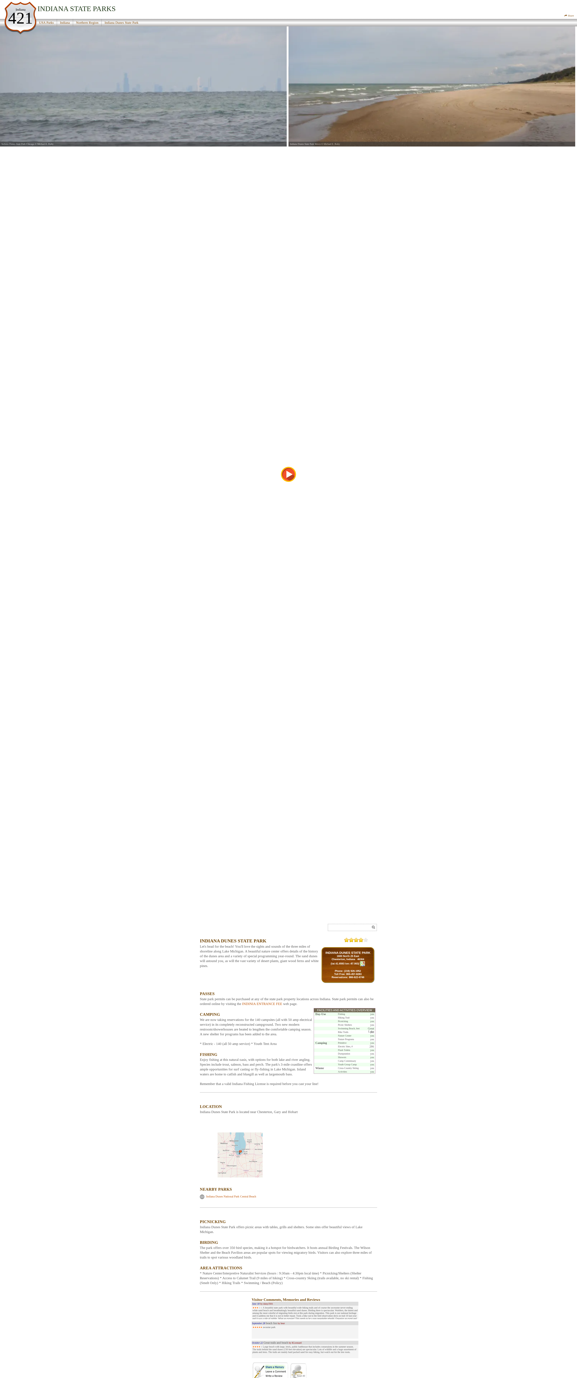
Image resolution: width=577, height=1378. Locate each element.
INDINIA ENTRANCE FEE (262, 1004)
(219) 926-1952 (352, 970)
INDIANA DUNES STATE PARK (347, 952)
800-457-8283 (354, 974)
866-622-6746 (356, 977)
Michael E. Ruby (45, 144)
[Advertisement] (233, 928)
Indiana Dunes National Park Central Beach (231, 1196)
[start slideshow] (288, 474)
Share (570, 15)
